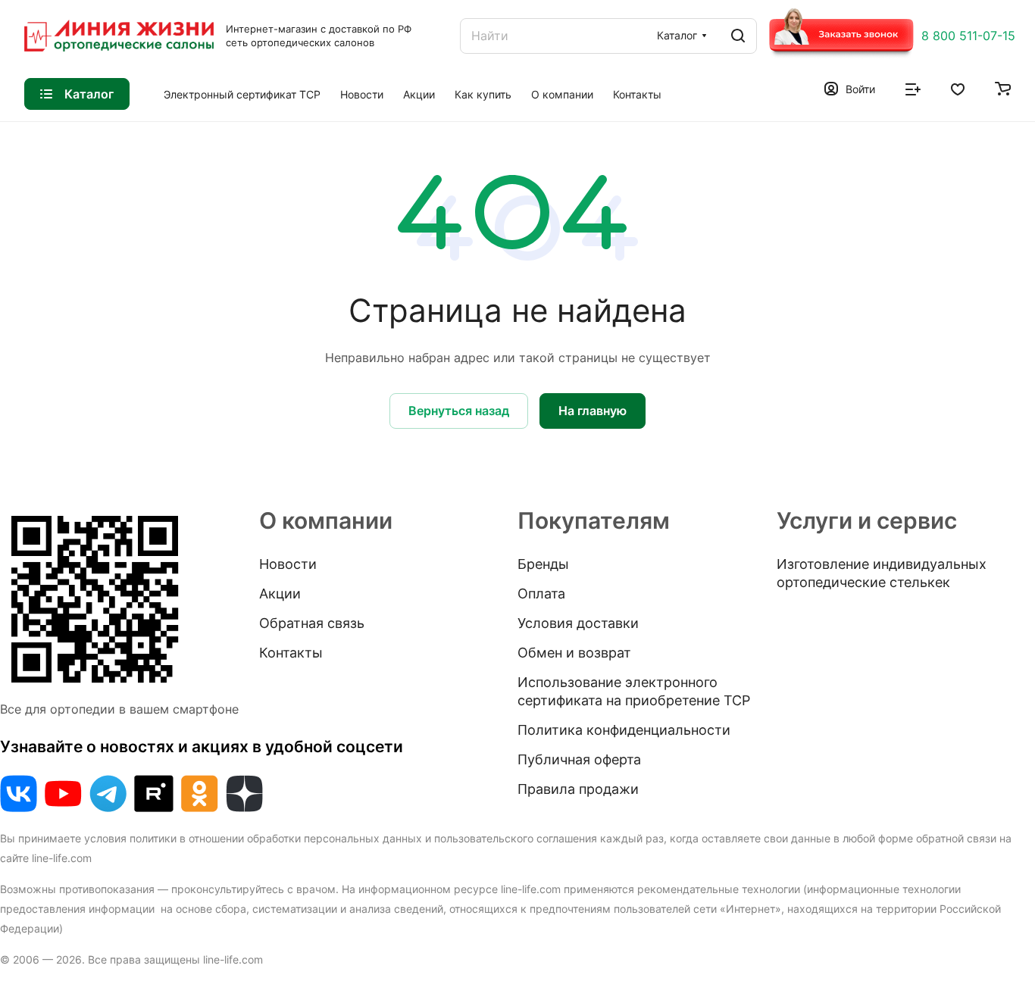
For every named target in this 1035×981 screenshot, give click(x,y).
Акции (280, 593)
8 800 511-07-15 (968, 35)
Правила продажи (578, 789)
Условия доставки (578, 623)
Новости (288, 564)
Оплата (541, 593)
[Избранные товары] (958, 87)
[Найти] (738, 36)
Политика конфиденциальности (624, 730)
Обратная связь (311, 623)
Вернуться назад (458, 410)
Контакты (291, 653)
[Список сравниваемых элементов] (913, 87)
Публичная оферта (579, 759)
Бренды (543, 564)
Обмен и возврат (574, 653)
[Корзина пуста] (1003, 87)
